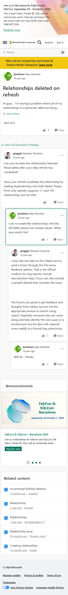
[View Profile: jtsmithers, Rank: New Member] (7, 76)
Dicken (33, 550)
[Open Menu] (62, 52)
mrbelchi (33, 493)
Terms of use (54, 575)
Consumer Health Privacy (50, 587)
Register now (12, 30)
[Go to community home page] (23, 42)
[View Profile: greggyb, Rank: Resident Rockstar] (7, 155)
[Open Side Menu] (5, 42)
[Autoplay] (28, 462)
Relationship (18, 503)
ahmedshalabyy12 (34, 522)
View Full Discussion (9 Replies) (22, 144)
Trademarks (9, 582)
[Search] (39, 42)
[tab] (32, 462)
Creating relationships (24, 545)
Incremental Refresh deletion (28, 489)
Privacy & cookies (33, 575)
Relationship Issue (21, 531)
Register (49, 42)
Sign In (59, 42)
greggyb (17, 153)
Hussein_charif (38, 536)
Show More (13, 113)
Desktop (10, 52)
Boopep (28, 507)
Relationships (18, 517)
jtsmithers (19, 74)
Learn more (45, 65)
